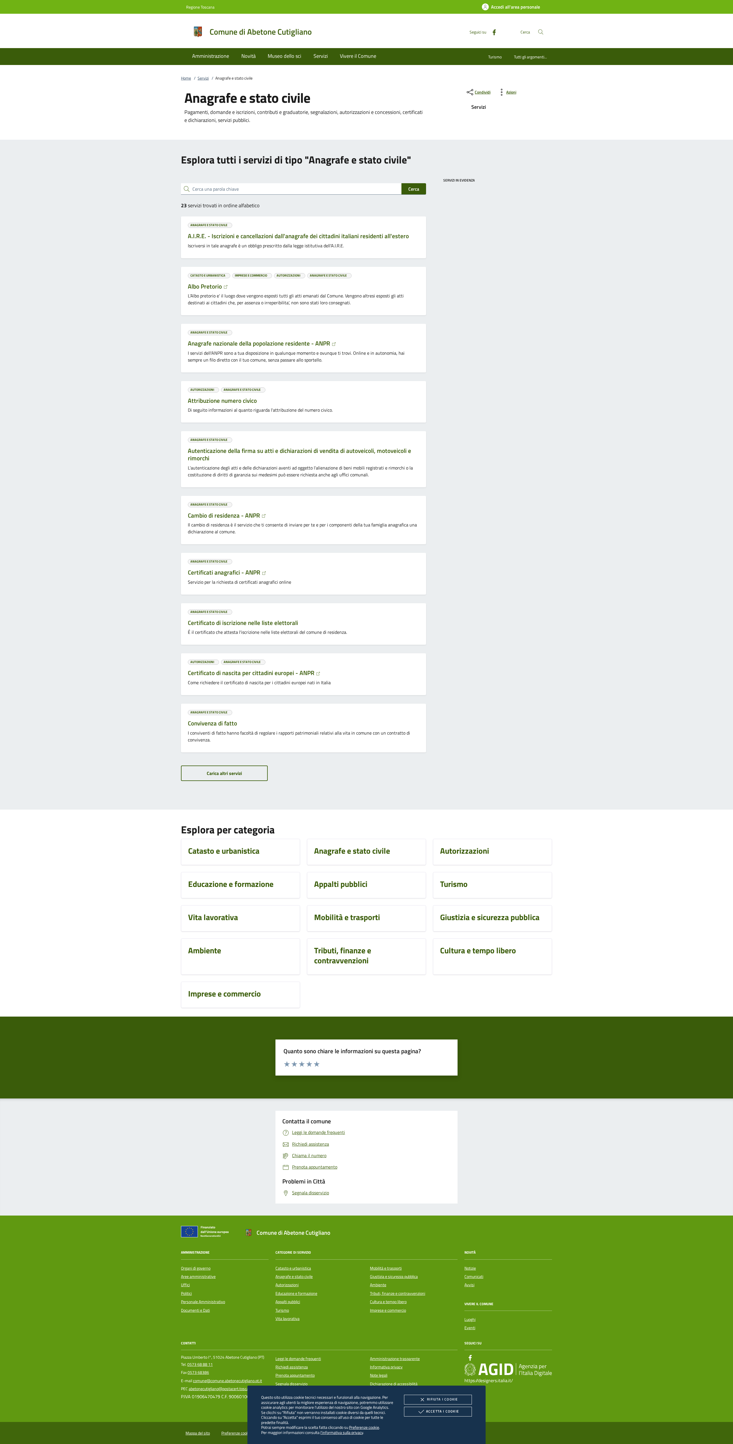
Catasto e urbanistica (293, 1268)
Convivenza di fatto (212, 723)
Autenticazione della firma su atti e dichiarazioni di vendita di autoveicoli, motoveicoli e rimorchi (299, 454)
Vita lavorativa (287, 1318)
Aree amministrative (198, 1276)
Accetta (442, 1411)
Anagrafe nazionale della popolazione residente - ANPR (260, 343)
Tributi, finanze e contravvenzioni (397, 1293)
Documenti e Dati (195, 1310)
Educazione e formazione (296, 1293)
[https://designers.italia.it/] (508, 1369)
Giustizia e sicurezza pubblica (394, 1276)
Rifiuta (442, 1399)
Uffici (185, 1285)
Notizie (470, 1268)
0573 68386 (198, 1372)
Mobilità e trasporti (386, 1268)
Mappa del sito (198, 1433)
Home (186, 78)
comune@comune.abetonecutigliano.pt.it (227, 1381)
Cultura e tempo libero (388, 1302)
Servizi (203, 78)
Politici (186, 1293)
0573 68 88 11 (200, 1364)
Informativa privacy (386, 1367)
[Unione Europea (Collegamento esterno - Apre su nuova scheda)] (206, 1233)
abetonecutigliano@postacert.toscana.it (222, 1389)
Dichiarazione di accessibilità (393, 1384)
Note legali (378, 1375)
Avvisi (469, 1285)
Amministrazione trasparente (395, 1359)
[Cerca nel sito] (541, 32)
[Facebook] (492, 31)
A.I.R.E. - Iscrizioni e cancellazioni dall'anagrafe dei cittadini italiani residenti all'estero (298, 235)
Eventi (469, 1328)
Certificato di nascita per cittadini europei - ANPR (252, 672)
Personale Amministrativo (203, 1302)
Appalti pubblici (287, 1302)
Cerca (413, 189)
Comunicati (473, 1276)
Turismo (495, 57)
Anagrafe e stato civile (294, 1276)
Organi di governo (195, 1268)
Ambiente (378, 1285)
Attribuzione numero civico (222, 400)
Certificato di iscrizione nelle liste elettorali (243, 622)
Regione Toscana (200, 7)
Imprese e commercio (388, 1310)
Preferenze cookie (364, 1427)
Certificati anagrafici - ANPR (225, 572)
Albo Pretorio (205, 286)
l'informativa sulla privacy (341, 1432)
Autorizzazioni (287, 1285)
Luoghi (470, 1319)
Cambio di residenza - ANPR (224, 515)
